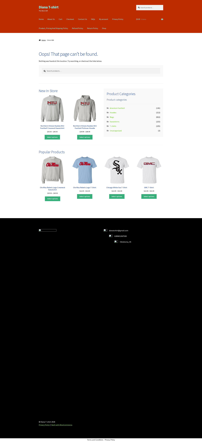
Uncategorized (116, 130)
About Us (51, 19)
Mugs (112, 117)
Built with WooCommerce (61, 425)
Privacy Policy (117, 19)
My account (103, 19)
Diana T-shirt (48, 7)
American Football (117, 108)
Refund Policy (77, 28)
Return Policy (92, 28)
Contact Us (82, 19)
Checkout (70, 19)
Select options (52, 137)
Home (41, 19)
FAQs (93, 19)
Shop (104, 28)
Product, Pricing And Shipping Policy (53, 28)
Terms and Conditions (95, 440)
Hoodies (113, 112)
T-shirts (113, 126)
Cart (60, 19)
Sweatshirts (114, 121)
